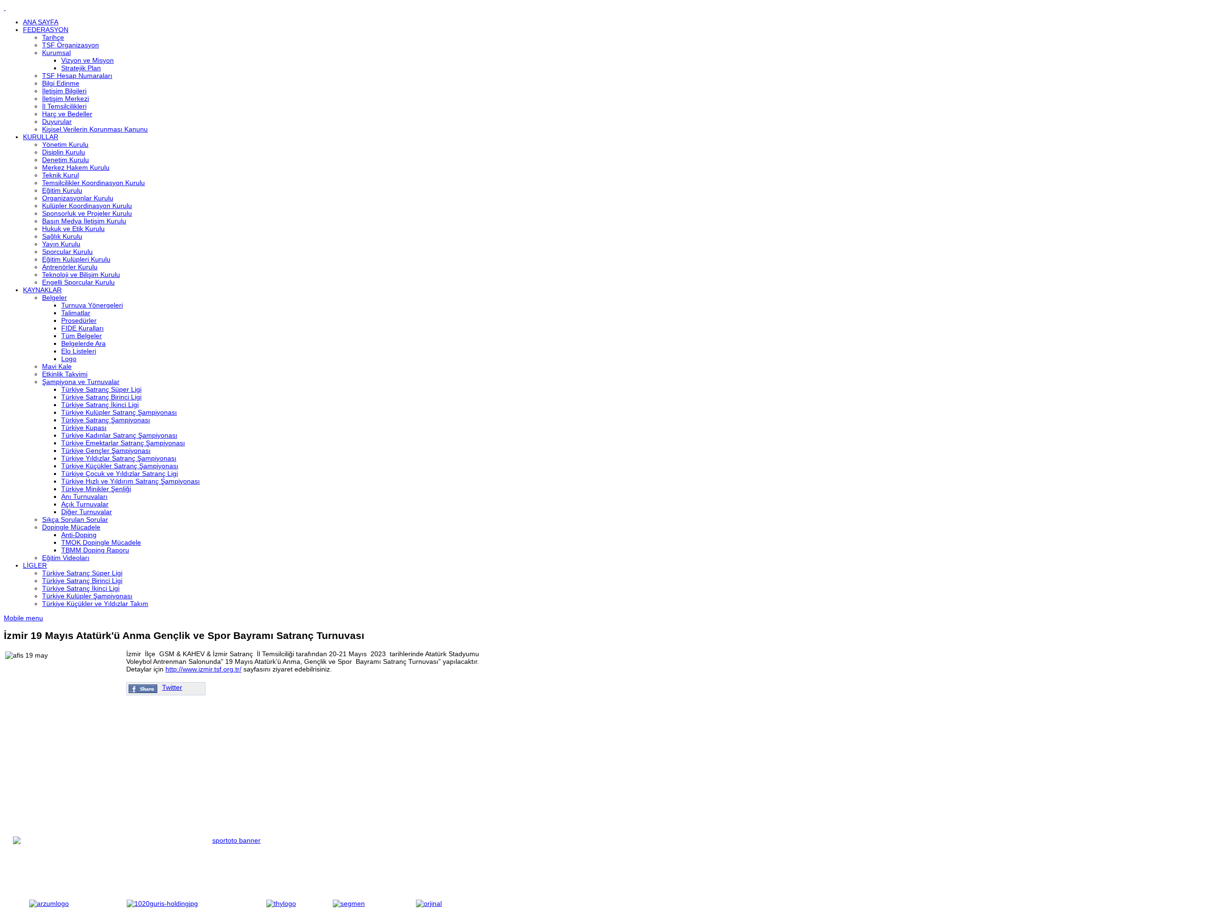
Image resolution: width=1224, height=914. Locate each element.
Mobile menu (23, 618)
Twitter (172, 687)
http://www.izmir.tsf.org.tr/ (203, 669)
